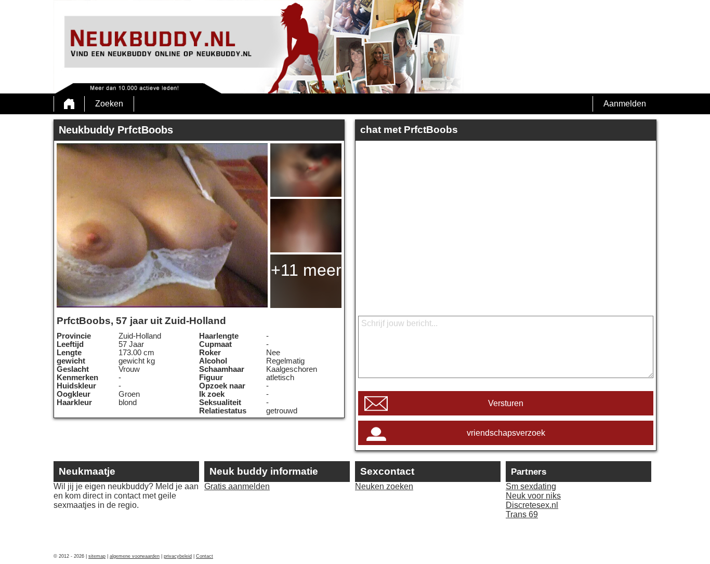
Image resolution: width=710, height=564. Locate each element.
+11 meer (306, 270)
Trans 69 (522, 514)
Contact (204, 556)
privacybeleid (178, 556)
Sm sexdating (531, 486)
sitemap (97, 556)
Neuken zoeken (384, 486)
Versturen (505, 403)
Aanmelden (624, 103)
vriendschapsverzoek (506, 432)
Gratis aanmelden (237, 486)
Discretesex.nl (532, 505)
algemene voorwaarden (135, 556)
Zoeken (109, 103)
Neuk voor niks (533, 495)
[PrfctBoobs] (162, 225)
